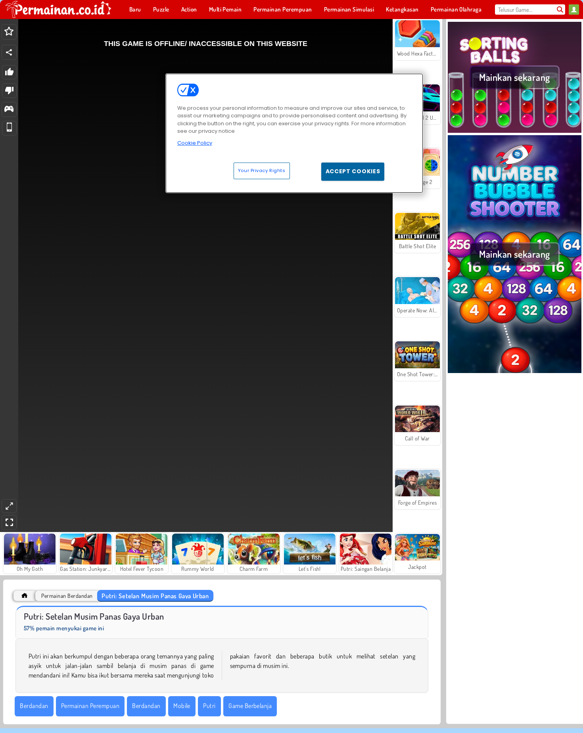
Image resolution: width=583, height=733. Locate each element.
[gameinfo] (9, 109)
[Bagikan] (9, 52)
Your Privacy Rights (262, 170)
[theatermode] (9, 506)
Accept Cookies (353, 171)
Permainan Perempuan (90, 706)
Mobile (181, 706)
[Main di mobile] (9, 128)
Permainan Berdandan (66, 595)
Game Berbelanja (250, 706)
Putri (209, 706)
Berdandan (34, 706)
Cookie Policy (194, 143)
